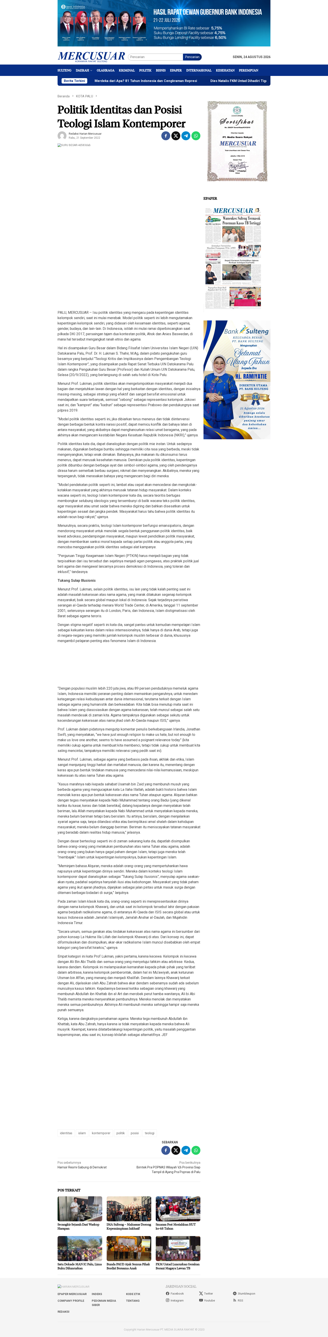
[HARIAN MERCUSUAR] (93, 57)
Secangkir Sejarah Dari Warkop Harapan (78, 1226)
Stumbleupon (246, 1293)
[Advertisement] (129, 274)
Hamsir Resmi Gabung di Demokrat (82, 1165)
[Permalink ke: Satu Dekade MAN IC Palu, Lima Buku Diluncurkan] (80, 1248)
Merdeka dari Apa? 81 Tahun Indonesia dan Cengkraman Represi (109, 81)
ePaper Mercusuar (72, 1294)
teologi (149, 1133)
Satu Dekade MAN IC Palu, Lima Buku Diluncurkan (80, 1266)
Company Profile (71, 1300)
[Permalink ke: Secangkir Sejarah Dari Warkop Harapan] (80, 1208)
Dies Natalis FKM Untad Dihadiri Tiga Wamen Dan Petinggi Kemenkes (228, 81)
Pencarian (192, 57)
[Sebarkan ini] (165, 135)
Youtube (209, 1300)
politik (120, 1133)
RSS (240, 1300)
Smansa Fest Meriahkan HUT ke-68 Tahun (176, 1226)
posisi (135, 1133)
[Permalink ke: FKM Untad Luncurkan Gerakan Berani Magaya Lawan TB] (178, 1248)
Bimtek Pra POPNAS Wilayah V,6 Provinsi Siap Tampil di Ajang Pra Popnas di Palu (168, 1167)
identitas (66, 1133)
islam (82, 1133)
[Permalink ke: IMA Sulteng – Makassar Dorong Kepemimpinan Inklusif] (129, 1208)
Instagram (177, 1300)
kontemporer (101, 1133)
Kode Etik (133, 1294)
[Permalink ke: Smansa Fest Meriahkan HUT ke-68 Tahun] (178, 1208)
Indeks (97, 1294)
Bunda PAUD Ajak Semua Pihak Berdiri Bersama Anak (128, 1266)
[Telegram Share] (185, 135)
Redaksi (63, 1311)
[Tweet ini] (175, 135)
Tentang (133, 1300)
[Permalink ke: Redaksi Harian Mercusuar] (62, 135)
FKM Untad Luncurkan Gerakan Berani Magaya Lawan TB (177, 1266)
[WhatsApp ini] (195, 135)
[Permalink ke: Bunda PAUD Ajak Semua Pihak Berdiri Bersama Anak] (129, 1248)
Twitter (208, 1293)
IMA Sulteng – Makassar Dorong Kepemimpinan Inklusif (129, 1226)
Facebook (177, 1293)
